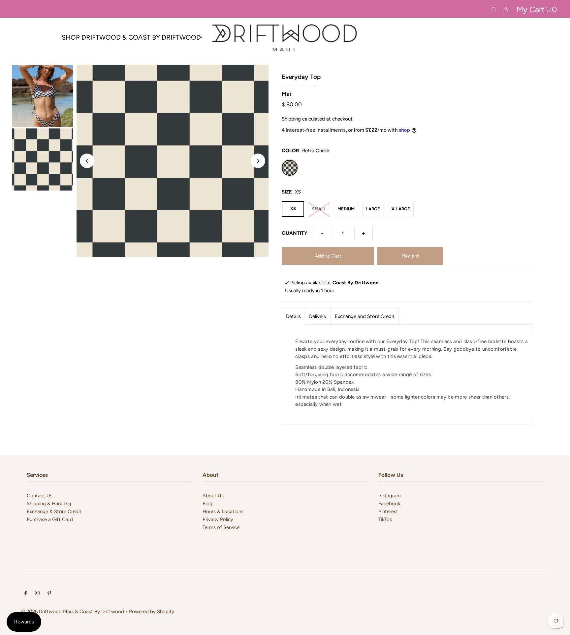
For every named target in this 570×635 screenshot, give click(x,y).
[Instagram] (37, 594)
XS (293, 208)
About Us (213, 496)
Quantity (294, 233)
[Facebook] (25, 594)
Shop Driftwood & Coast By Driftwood (131, 37)
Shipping (291, 119)
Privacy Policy (218, 519)
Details (293, 316)
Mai (286, 93)
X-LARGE (401, 208)
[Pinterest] (49, 594)
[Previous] (87, 161)
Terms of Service (221, 527)
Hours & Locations (223, 511)
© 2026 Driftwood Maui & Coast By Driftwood (72, 612)
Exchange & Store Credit (54, 511)
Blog (207, 504)
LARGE (373, 208)
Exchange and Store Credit (365, 316)
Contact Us (39, 496)
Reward (410, 256)
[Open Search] (493, 9)
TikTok (385, 519)
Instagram (389, 496)
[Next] (258, 161)
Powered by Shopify (151, 612)
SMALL (319, 208)
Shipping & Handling (49, 504)
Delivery (318, 316)
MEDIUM (346, 208)
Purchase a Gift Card (50, 519)
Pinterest (388, 511)
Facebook (389, 504)
